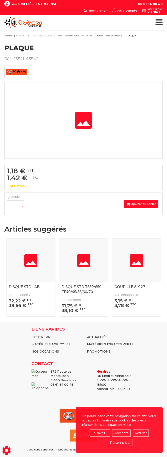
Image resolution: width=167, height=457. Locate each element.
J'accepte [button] (121, 433)
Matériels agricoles (51, 344)
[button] (130, 35)
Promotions (98, 351)
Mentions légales (67, 449)
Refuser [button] (141, 433)
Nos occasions (45, 351)
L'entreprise (44, 337)
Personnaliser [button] (120, 443)
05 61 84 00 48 (150, 4)
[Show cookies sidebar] (6, 450)
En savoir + (100, 433)
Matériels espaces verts (110, 344)
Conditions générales (40, 449)
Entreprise (46, 3)
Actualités (23, 3)
